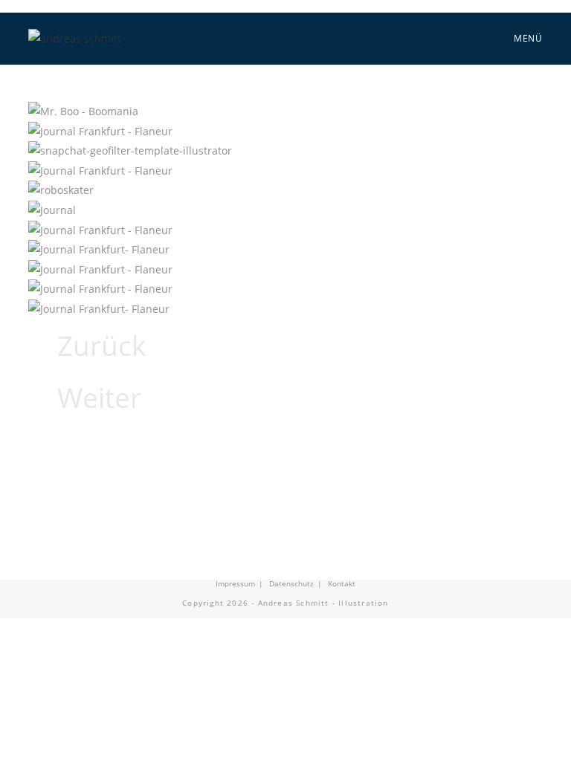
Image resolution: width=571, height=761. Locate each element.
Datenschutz (291, 583)
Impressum (235, 583)
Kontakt (341, 583)
